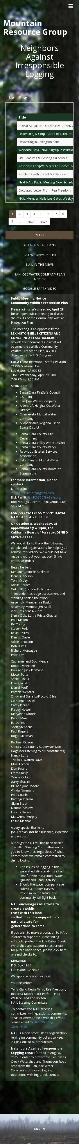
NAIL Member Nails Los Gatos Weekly (45, 198)
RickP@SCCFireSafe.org (44, 497)
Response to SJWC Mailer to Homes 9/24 (47, 166)
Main (40, 235)
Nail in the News (40, 264)
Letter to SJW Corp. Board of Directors (45, 134)
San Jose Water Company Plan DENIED (39, 276)
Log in (39, 1129)
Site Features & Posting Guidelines (42, 158)
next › (30, 221)
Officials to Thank (40, 245)
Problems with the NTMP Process (42, 174)
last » (43, 221)
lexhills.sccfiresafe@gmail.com (32, 493)
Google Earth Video (40, 288)
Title (22, 117)
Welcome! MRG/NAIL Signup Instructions (47, 150)
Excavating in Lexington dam (38, 142)
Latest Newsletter (40, 255)
